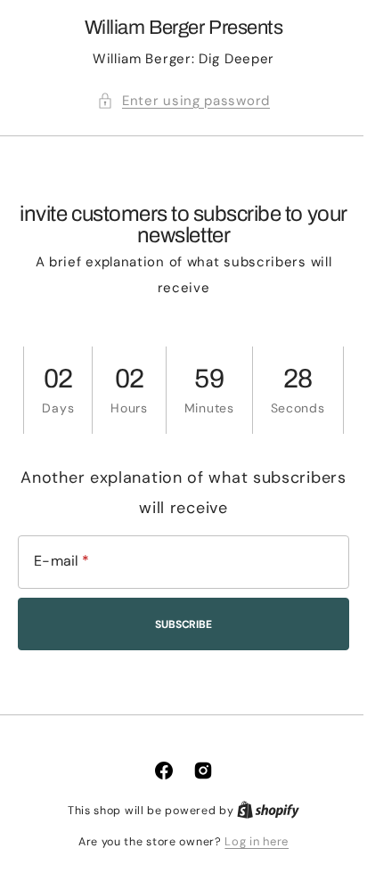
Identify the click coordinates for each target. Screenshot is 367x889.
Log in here (250, 841)
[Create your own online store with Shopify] (262, 810)
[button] (177, 101)
